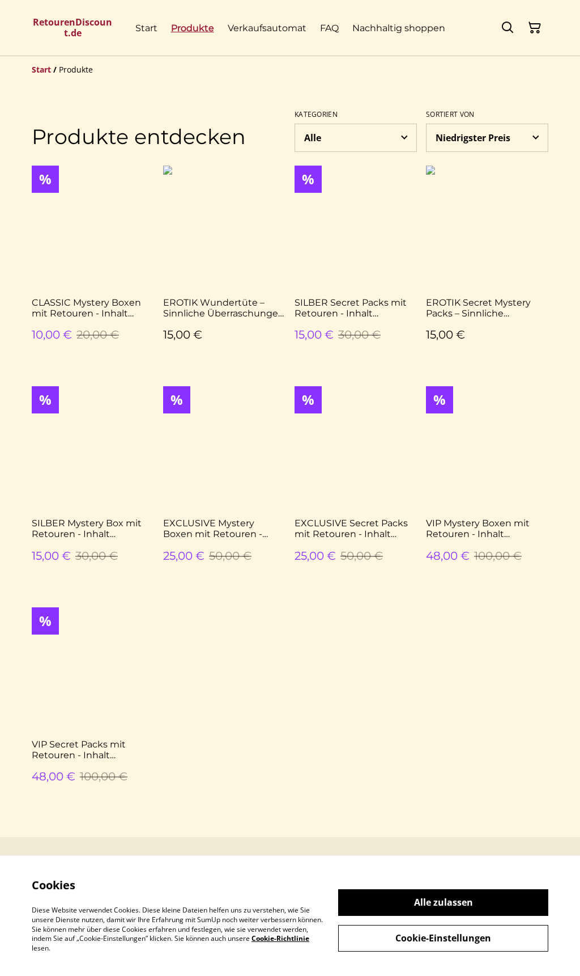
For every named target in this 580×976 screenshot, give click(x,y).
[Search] (507, 27)
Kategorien (316, 115)
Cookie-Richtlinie (280, 938)
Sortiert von (450, 115)
